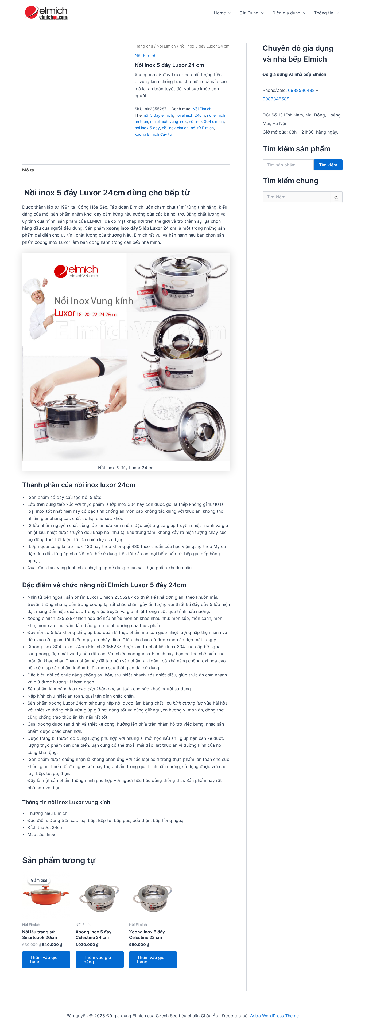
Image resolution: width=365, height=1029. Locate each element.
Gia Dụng (248, 12)
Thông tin (323, 12)
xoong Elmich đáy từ (153, 134)
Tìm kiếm (328, 164)
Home (220, 12)
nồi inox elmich (175, 128)
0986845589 (276, 98)
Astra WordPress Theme (274, 1015)
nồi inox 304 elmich (206, 121)
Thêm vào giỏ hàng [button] (44, 959)
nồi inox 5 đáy (147, 128)
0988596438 (301, 90)
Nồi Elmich (166, 46)
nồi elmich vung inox (168, 121)
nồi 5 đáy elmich (158, 115)
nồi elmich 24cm (190, 115)
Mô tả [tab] (28, 170)
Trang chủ (144, 46)
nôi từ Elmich (202, 128)
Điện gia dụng (286, 12)
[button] (228, 13)
